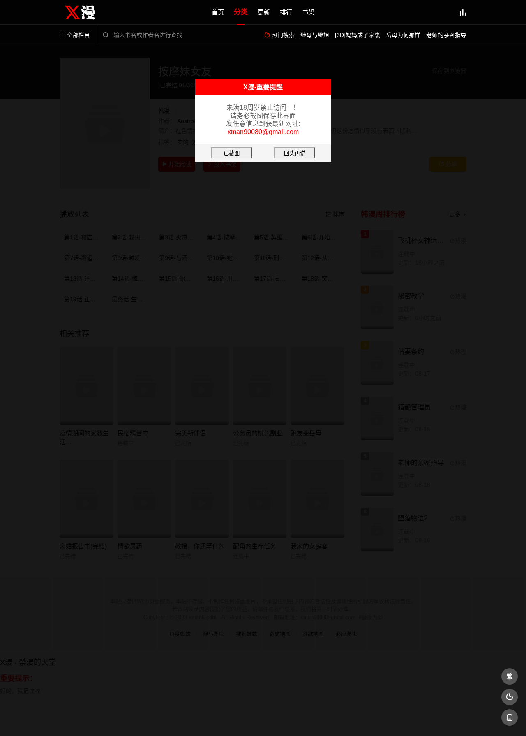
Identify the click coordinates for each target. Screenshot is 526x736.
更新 (264, 12)
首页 (218, 12)
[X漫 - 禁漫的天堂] (86, 12)
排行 (286, 12)
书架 (308, 12)
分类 (241, 12)
